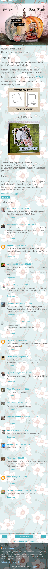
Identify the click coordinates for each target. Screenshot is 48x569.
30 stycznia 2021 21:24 (23, 373)
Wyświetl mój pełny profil (10, 562)
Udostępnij (5, 197)
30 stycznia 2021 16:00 (26, 357)
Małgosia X (11, 264)
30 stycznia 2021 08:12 (21, 322)
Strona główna (24, 536)
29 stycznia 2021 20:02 (22, 285)
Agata (9, 208)
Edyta (9, 477)
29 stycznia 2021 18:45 (24, 245)
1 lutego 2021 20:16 (19, 458)
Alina (9, 458)
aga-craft (10, 373)
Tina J (9, 340)
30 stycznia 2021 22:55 (20, 389)
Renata (9, 322)
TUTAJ (39, 77)
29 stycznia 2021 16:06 (20, 208)
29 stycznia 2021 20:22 (23, 303)
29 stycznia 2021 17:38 (27, 224)
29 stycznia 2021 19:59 (24, 264)
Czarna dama (12, 357)
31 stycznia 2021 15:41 (19, 430)
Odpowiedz (11, 217)
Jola (8, 430)
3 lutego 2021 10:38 (19, 477)
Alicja (9, 389)
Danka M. (10, 303)
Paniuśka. (11, 245)
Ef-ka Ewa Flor (8, 548)
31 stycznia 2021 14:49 (30, 417)
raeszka (10, 444)
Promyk (10, 285)
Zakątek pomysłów (14, 490)
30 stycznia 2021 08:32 (20, 340)
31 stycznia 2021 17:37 (22, 444)
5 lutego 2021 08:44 (29, 490)
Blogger (34, 567)
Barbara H (11, 403)
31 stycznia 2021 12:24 (23, 403)
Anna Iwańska (12, 224)
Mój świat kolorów (14, 417)
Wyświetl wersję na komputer (24, 541)
